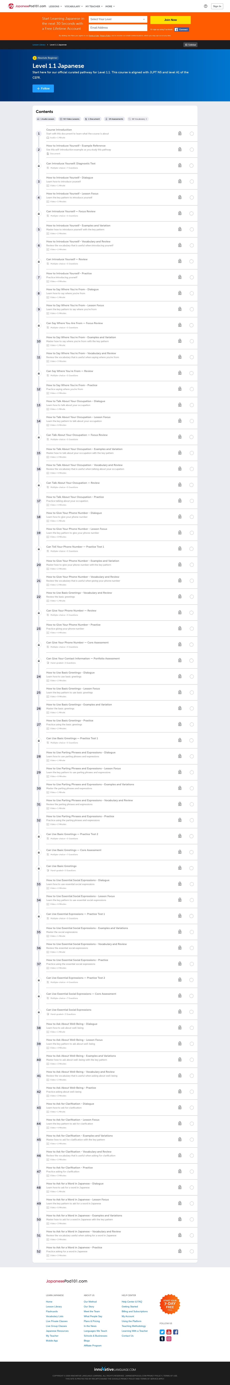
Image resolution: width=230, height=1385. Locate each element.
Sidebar (192, 44)
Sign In (217, 6)
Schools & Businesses (95, 1335)
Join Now (170, 20)
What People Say (93, 1316)
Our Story (89, 1306)
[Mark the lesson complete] (192, 134)
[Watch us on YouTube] (169, 1332)
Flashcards (52, 1311)
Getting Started (130, 1306)
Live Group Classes (56, 1326)
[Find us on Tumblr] (162, 1338)
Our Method (90, 1301)
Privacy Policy (105, 35)
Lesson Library (38, 45)
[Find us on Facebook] (175, 1332)
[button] (205, 6)
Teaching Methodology (134, 1326)
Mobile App (52, 1340)
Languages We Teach (95, 1331)
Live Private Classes (57, 1321)
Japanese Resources (57, 1331)
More (108, 6)
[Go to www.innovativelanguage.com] (115, 1368)
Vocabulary (72, 6)
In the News (90, 1326)
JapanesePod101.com (135, 1376)
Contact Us (128, 1335)
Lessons (54, 6)
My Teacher (93, 6)
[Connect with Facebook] (181, 29)
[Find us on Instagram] (169, 1338)
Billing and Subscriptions (135, 1311)
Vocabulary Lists (54, 1316)
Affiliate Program (93, 1345)
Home (49, 1301)
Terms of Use (94, 35)
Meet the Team (92, 1311)
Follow (45, 88)
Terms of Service (149, 1379)
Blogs (87, 1340)
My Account (128, 1316)
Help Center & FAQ (132, 1301)
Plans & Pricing (92, 1321)
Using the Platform (131, 1321)
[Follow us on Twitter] (162, 1332)
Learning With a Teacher (135, 1331)
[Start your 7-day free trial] (170, 1304)
